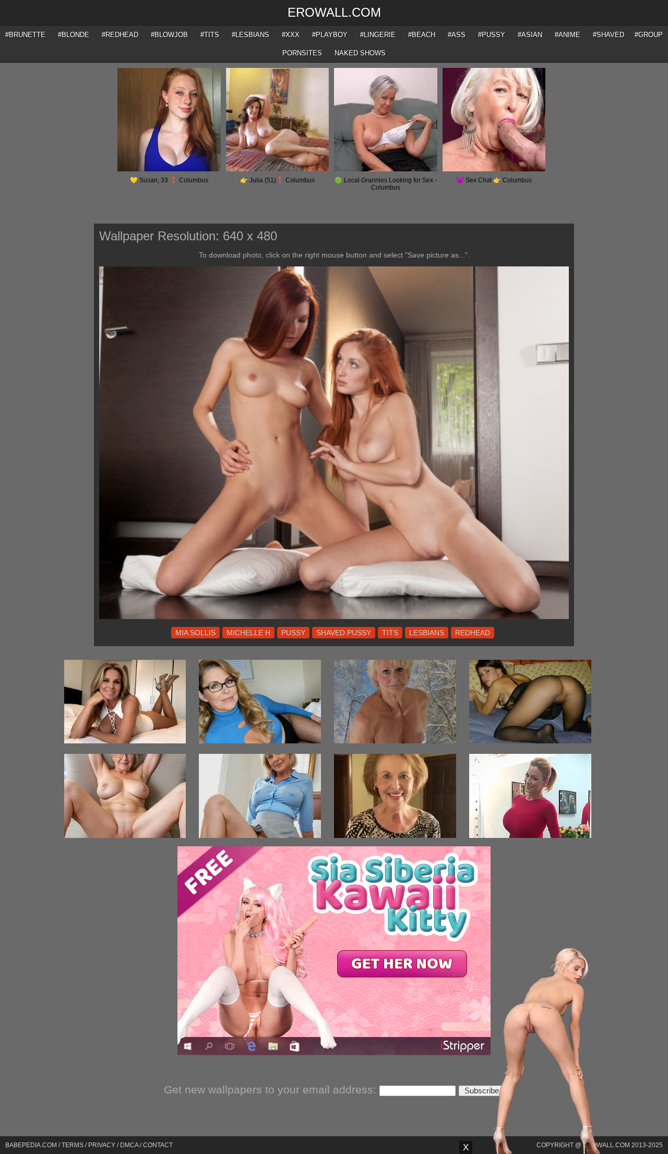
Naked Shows (360, 53)
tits (390, 632)
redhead (472, 632)
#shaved (608, 35)
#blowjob (169, 35)
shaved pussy (343, 632)
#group (649, 35)
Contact (158, 1145)
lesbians (426, 632)
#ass (457, 35)
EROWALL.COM (334, 12)
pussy (293, 632)
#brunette (25, 35)
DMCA (129, 1145)
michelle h (248, 632)
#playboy (330, 35)
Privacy (101, 1145)
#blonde (73, 35)
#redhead (120, 35)
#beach (421, 35)
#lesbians (250, 35)
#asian (530, 35)
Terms (73, 1145)
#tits (209, 35)
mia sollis (195, 632)
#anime (567, 35)
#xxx (291, 35)
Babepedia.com (31, 1145)
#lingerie (378, 35)
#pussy (491, 35)
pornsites (302, 53)
